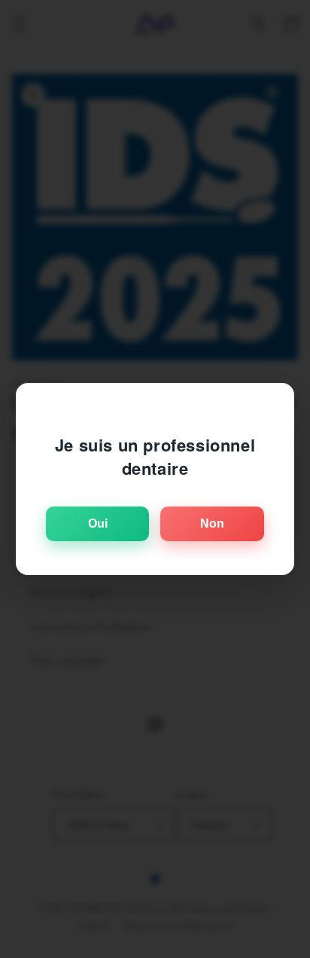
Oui (98, 523)
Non (212, 523)
